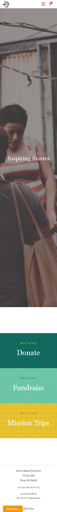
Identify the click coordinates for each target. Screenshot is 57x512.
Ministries (28, 508)
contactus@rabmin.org (28, 487)
